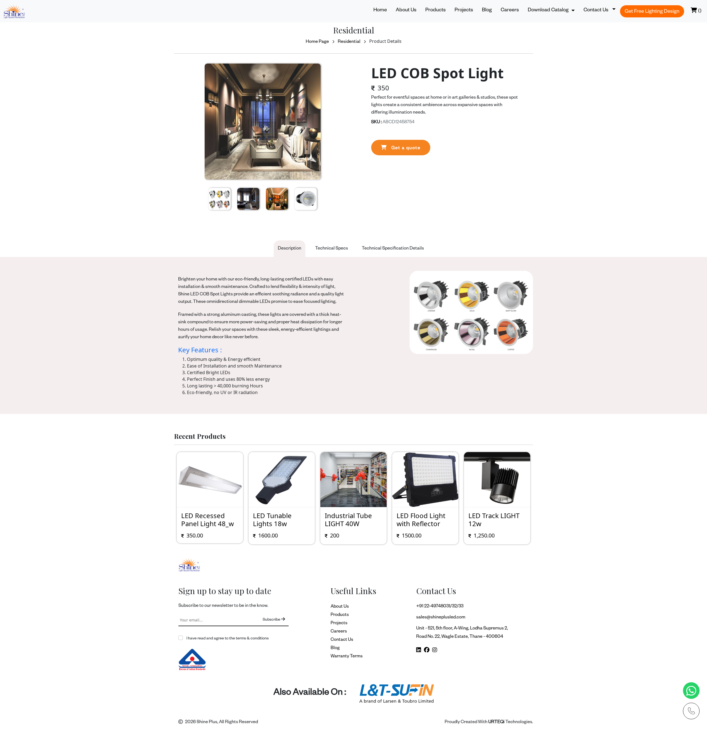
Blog (487, 10)
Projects (464, 10)
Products (435, 10)
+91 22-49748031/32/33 (439, 606)
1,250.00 (484, 535)
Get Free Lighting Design (652, 12)
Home (380, 10)
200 (334, 535)
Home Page (317, 42)
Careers (510, 10)
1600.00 (268, 535)
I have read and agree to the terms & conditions (227, 639)
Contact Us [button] (597, 10)
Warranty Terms (347, 656)
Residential (349, 42)
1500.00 (411, 535)
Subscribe (272, 620)
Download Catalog (548, 10)
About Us (406, 10)
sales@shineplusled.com (440, 617)
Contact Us (342, 640)
